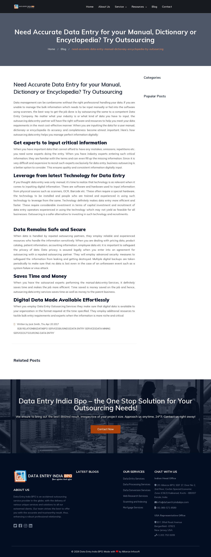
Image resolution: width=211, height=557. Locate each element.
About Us (104, 6)
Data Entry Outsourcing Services (56, 306)
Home (89, 6)
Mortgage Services (133, 507)
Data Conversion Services (137, 490)
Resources (138, 6)
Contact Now (105, 429)
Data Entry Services (134, 478)
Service (119, 6)
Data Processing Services (136, 484)
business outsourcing (119, 163)
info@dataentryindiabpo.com (173, 502)
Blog (154, 6)
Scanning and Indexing (135, 501)
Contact (167, 6)
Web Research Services (135, 496)
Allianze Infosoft (131, 551)
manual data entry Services (102, 282)
